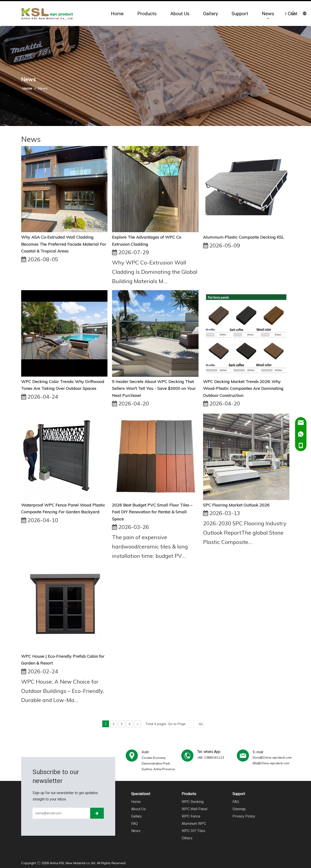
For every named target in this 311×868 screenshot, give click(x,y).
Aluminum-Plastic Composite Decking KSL (243, 237)
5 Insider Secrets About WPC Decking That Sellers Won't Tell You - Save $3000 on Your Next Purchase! (154, 388)
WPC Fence (191, 816)
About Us (179, 13)
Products (147, 13)
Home (117, 13)
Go (201, 724)
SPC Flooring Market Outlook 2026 (236, 505)
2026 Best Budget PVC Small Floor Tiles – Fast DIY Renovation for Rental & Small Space (152, 511)
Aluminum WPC (194, 823)
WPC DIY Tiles (193, 831)
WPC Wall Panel (194, 809)
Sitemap (239, 809)
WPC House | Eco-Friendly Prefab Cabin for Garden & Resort (63, 660)
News (268, 13)
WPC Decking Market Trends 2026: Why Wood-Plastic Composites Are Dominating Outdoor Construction (243, 388)
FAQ (134, 823)
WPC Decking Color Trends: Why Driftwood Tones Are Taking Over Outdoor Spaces (62, 385)
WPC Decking (193, 802)
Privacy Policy (243, 816)
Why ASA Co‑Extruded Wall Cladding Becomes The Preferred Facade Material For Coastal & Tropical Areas (63, 244)
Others (187, 838)
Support (240, 13)
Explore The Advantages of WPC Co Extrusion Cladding (146, 240)
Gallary (136, 816)
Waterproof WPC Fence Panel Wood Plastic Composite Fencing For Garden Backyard (63, 508)
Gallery (210, 13)
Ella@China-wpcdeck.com (271, 763)
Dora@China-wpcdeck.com (272, 757)
